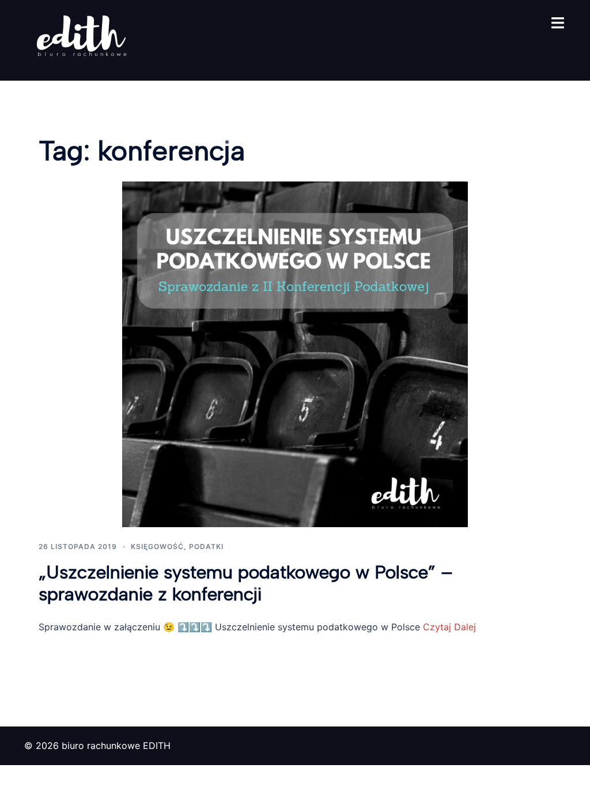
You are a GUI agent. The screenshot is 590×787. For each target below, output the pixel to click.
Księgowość (157, 546)
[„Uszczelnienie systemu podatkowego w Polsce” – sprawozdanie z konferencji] (295, 353)
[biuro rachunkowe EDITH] (81, 39)
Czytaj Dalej (448, 627)
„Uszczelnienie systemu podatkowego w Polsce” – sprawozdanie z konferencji (246, 583)
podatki (206, 546)
